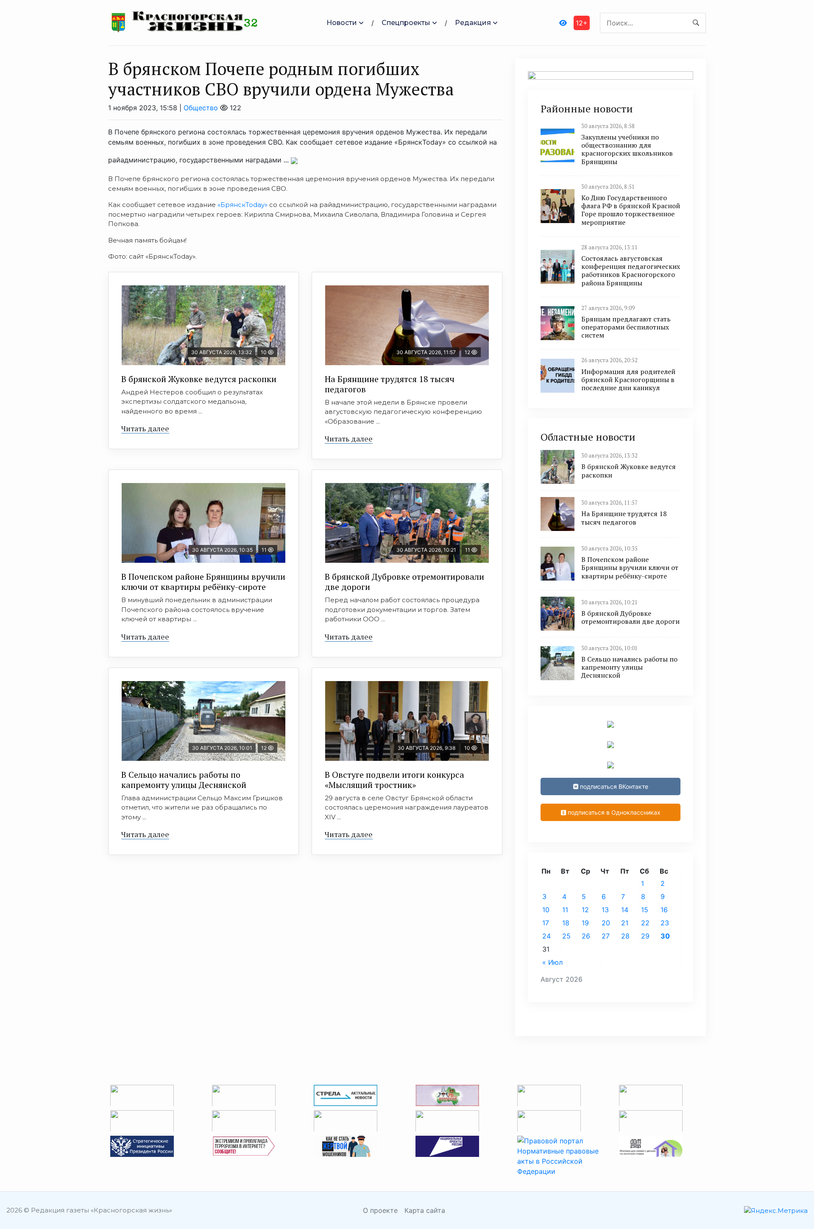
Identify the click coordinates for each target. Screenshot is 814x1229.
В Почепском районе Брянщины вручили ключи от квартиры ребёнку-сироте (203, 581)
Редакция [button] (473, 23)
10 (545, 909)
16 (664, 909)
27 (606, 936)
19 (585, 923)
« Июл (552, 962)
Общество (201, 107)
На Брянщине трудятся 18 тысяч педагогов (389, 384)
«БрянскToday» (242, 205)
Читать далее (145, 428)
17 (545, 923)
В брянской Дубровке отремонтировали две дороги (404, 581)
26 (586, 936)
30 (665, 936)
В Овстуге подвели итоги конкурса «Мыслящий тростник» (394, 779)
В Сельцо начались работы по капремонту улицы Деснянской (183, 779)
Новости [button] (341, 23)
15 (644, 909)
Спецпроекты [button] (406, 23)
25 (566, 936)
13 (605, 909)
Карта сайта (424, 1210)
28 (625, 936)
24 (546, 936)
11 (565, 909)
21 (624, 923)
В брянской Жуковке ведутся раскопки (198, 379)
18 (565, 923)
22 (645, 923)
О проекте (380, 1210)
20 (606, 923)
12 (585, 909)
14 (624, 909)
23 (665, 923)
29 (645, 936)
